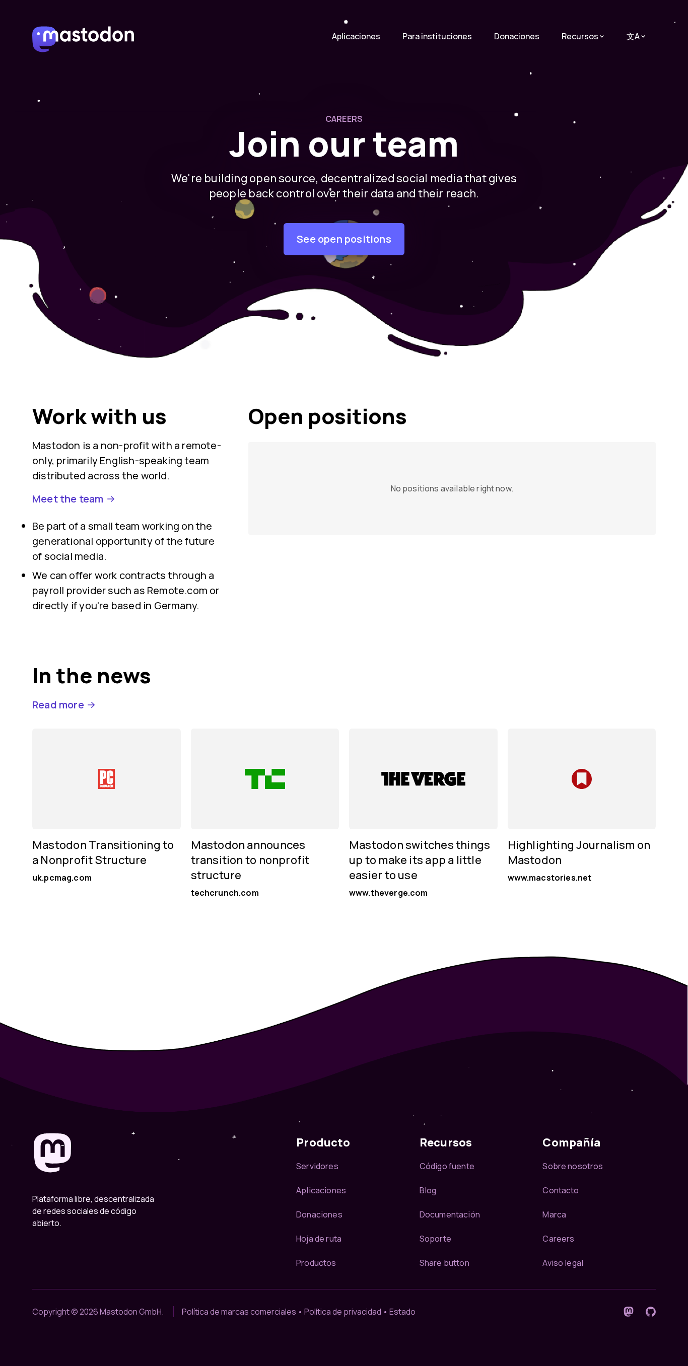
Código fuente (447, 1166)
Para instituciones (437, 36)
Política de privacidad (342, 1311)
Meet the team (68, 499)
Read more (58, 704)
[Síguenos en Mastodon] (629, 1312)
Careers (558, 1238)
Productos (316, 1262)
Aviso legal (562, 1262)
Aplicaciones (356, 36)
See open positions (344, 239)
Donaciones (516, 36)
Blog (428, 1190)
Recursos (580, 36)
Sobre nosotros (572, 1166)
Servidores (317, 1166)
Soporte (435, 1238)
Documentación (450, 1214)
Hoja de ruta (318, 1238)
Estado (402, 1311)
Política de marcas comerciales (239, 1311)
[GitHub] (651, 1312)
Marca (554, 1214)
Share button (444, 1262)
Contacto (560, 1190)
